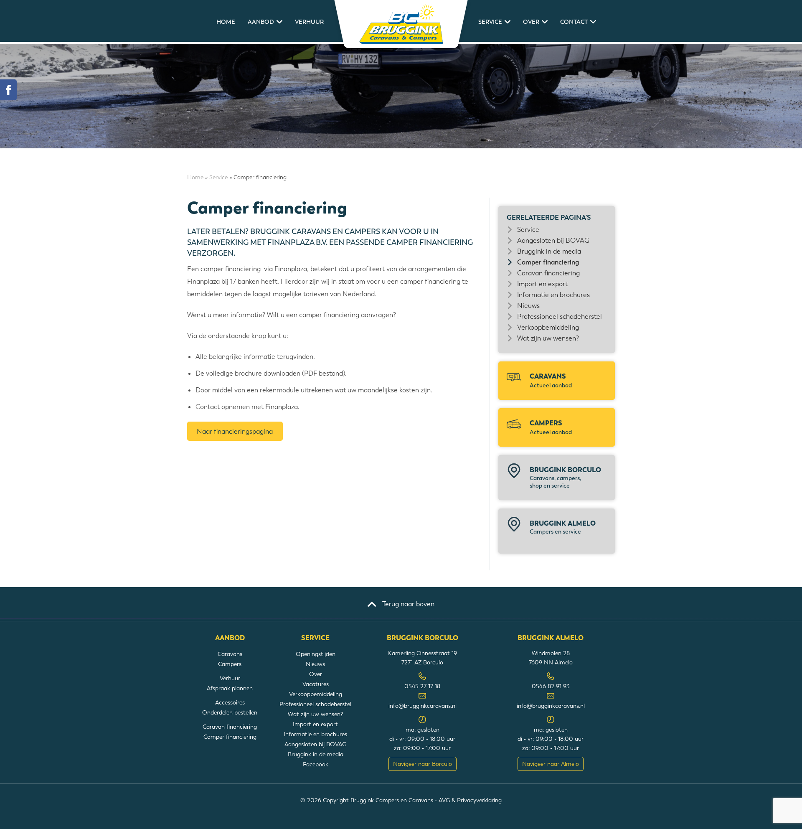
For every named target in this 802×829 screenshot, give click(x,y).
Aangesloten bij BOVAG (553, 240)
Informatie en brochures (553, 294)
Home (225, 21)
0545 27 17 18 (422, 686)
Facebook (315, 764)
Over (531, 21)
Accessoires (230, 702)
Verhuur (309, 21)
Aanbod (261, 21)
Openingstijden (315, 654)
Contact (574, 21)
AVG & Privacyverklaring (470, 800)
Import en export (542, 284)
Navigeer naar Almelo (550, 764)
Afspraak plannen (230, 688)
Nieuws (528, 305)
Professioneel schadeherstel (559, 316)
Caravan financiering (548, 273)
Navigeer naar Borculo (422, 764)
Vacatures (315, 684)
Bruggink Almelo (563, 527)
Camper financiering (548, 262)
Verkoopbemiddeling (548, 327)
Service (490, 21)
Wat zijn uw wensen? (548, 338)
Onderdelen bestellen (229, 712)
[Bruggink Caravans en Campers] (401, 24)
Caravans (551, 380)
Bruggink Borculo (565, 477)
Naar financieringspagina (235, 431)
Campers (551, 427)
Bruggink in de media (549, 251)
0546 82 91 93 (551, 686)
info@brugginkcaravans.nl (422, 705)
